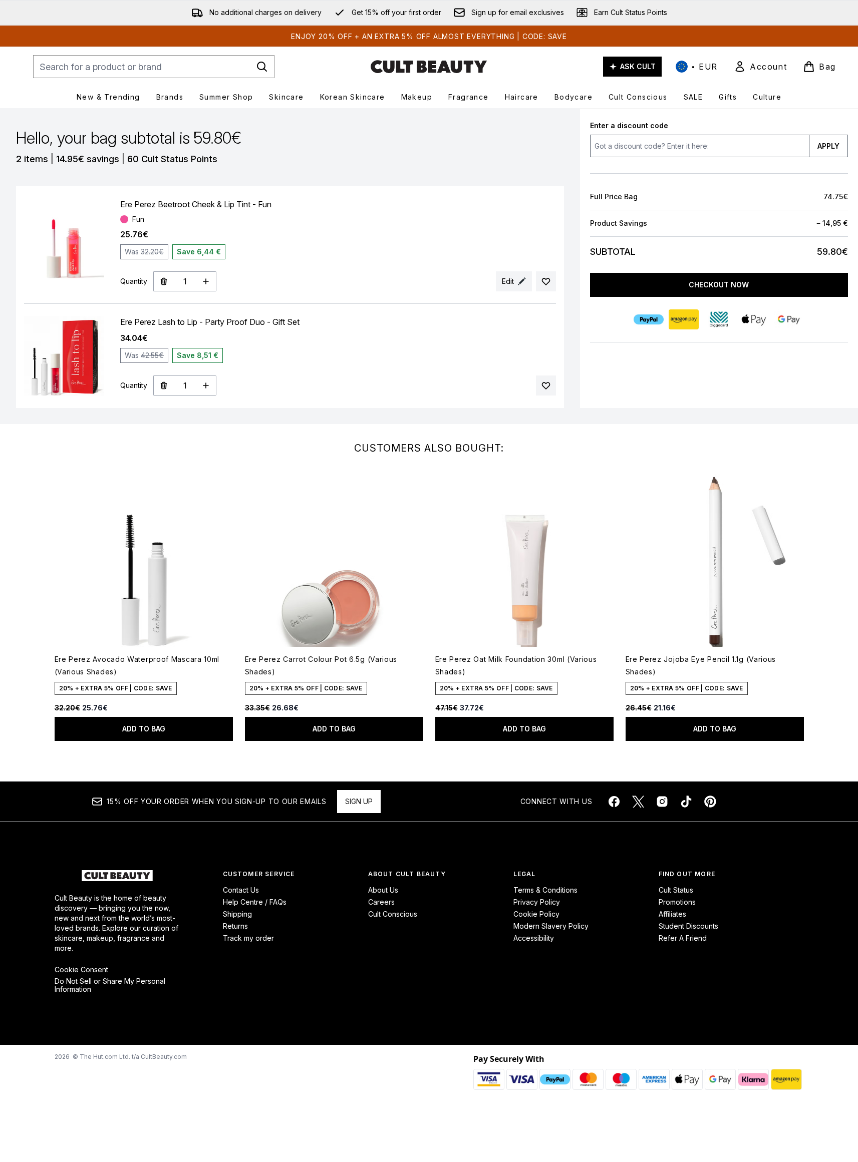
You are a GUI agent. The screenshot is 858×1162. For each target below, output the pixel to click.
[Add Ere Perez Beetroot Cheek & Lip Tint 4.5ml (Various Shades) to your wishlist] (546, 281)
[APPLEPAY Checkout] (754, 319)
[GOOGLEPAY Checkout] (789, 319)
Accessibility (533, 938)
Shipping (237, 914)
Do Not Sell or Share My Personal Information (110, 985)
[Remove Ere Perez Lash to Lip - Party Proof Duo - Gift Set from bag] (163, 385)
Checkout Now (719, 284)
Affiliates (672, 914)
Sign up (359, 801)
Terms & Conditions (545, 890)
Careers (381, 902)
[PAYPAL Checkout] (649, 319)
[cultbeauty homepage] (428, 67)
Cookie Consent (81, 970)
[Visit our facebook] (614, 802)
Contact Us (241, 890)
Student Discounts (688, 926)
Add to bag (143, 728)
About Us (383, 890)
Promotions (677, 902)
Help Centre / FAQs (255, 902)
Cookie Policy (536, 914)
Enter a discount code (629, 125)
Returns (235, 926)
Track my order (248, 938)
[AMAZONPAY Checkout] (684, 319)
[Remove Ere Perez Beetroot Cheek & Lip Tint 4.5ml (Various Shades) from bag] (163, 281)
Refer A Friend (683, 938)
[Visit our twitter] (638, 802)
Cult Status (676, 890)
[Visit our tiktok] (686, 802)
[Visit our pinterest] (710, 802)
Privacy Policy (536, 902)
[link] (760, 67)
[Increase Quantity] (206, 281)
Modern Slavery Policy (551, 926)
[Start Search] (262, 67)
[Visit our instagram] (662, 802)
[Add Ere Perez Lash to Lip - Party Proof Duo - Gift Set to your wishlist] (546, 385)
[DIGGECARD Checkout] (719, 319)
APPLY (828, 146)
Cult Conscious (392, 914)
